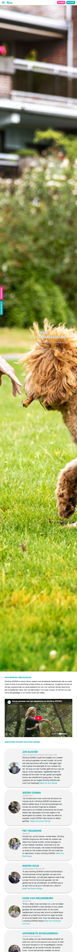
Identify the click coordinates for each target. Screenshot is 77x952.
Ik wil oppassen (1, 293)
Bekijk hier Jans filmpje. (49, 783)
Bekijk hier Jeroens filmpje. (40, 821)
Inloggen (70, 2)
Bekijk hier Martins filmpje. (32, 888)
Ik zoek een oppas (1, 308)
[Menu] (3, 2)
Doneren (61, 2)
